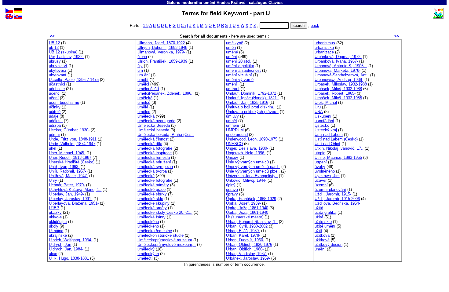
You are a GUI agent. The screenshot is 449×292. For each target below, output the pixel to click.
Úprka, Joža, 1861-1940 (247, 212)
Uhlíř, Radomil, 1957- (67, 171)
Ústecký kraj (326, 130)
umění (231, 56)
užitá (319, 208)
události (56, 121)
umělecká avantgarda (156, 121)
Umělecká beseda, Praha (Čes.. (165, 134)
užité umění (325, 226)
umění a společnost (243, 70)
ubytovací (57, 70)
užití (318, 230)
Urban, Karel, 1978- (243, 235)
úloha (142, 56)
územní (321, 185)
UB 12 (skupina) (63, 52)
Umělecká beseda (153, 130)
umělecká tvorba (152, 171)
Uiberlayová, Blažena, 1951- (74, 203)
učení (54, 98)
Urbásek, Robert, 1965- (335, 93)
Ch (183, 25)
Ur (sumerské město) (244, 217)
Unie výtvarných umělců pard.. (253, 166)
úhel (52, 148)
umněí (231, 121)
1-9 (145, 25)
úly (140, 66)
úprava (232, 189)
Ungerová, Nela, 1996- (245, 153)
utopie (320, 153)
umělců (143, 102)
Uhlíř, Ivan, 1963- (64, 166)
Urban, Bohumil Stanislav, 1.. (252, 221)
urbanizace (324, 52)
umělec (143, 111)
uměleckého (148, 221)
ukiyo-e (55, 217)
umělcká (144, 98)
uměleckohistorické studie (160, 235)
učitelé (54, 111)
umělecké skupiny (153, 203)
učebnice (57, 88)
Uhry (53, 180)
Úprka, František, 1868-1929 (251, 198)
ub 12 (54, 47)
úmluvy (232, 116)
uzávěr (321, 180)
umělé (142, 107)
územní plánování (330, 189)
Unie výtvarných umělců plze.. (253, 171)
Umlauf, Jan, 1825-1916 (247, 102)
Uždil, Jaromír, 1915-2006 (337, 198)
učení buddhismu (64, 102)
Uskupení (323, 116)
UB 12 (54, 43)
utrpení (321, 162)
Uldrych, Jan (60, 244)
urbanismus (325, 43)
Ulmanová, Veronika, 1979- (161, 52)
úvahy (320, 166)
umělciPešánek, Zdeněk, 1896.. (165, 93)
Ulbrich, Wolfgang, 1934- (70, 240)
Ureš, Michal (326, 102)
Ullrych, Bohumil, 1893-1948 (162, 47)
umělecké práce (151, 189)
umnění (232, 125)
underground (237, 134)
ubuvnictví (58, 66)
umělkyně (234, 43)
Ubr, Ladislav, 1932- (66, 56)
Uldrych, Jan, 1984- (66, 249)
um (140, 70)
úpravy (232, 194)
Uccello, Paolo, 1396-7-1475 (74, 79)
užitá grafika (325, 212)
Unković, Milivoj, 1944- (246, 180)
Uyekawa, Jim (327, 175)
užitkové (322, 240)
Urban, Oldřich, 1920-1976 (249, 244)
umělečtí (145, 258)
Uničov (232, 157)
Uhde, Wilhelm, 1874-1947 (72, 143)
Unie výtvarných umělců (247, 162)
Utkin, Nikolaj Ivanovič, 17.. (339, 148)
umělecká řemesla (153, 157)
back (315, 25)
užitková (322, 235)
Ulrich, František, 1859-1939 (162, 61)
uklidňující (58, 221)
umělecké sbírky (152, 194)
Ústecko (322, 125)
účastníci (57, 84)
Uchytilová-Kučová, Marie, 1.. (75, 189)
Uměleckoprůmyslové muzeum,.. (166, 244)
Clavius (275, 2)
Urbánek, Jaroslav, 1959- (248, 258)
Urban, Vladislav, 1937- (246, 253)
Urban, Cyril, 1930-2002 (247, 226)
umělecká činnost (153, 139)
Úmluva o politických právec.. (252, 111)
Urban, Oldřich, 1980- (245, 249)
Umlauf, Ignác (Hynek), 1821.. (252, 98)
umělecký (146, 249)
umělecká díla (149, 143)
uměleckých (148, 253)
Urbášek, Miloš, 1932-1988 (338, 98)
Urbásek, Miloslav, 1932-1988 (341, 84)
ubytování (57, 75)
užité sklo (323, 221)
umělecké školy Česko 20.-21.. (164, 212)
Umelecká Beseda (153, 125)
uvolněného (325, 171)
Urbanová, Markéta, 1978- (337, 70)
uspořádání (324, 121)
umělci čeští (148, 88)
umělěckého (148, 226)
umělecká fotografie (154, 148)
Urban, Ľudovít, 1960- (245, 240)
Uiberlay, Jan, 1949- (66, 194)
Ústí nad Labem (329, 134)
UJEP (54, 208)
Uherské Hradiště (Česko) (71, 162)
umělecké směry (152, 208)
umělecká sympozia (155, 166)
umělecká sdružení (154, 162)
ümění (320, 249)
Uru (318, 107)
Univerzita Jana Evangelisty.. (252, 175)
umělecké (146, 175)
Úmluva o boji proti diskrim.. (251, 107)
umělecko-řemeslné (154, 230)
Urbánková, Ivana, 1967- (336, 61)
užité (319, 217)
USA (319, 111)
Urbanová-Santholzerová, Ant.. (342, 75)
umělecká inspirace (154, 153)
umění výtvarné (240, 79)
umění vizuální (239, 75)
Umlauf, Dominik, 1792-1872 (251, 93)
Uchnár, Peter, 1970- (67, 185)
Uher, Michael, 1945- (67, 153)
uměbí (142, 79)
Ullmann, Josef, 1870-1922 (161, 43)
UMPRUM (235, 130)
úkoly (53, 226)
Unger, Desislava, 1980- (247, 148)
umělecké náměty (153, 185)
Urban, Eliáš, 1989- (243, 230)
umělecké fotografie (154, 180)
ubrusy (55, 61)
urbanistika (324, 47)
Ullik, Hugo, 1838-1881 (69, 258)
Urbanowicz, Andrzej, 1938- (339, 79)
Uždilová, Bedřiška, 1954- (337, 203)
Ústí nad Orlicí (327, 143)
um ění (143, 75)
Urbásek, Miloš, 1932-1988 (338, 88)
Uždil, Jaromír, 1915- (333, 194)
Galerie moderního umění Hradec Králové (206, 2)
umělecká (146, 116)
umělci (143, 84)
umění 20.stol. (238, 61)
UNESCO (234, 143)
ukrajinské (58, 235)
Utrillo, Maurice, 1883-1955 (338, 157)
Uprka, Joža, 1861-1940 (247, 208)
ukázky (55, 212)
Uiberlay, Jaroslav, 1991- (70, 198)
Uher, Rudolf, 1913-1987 (70, 157)
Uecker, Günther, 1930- (69, 130)
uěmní (54, 134)
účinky (54, 107)
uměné (232, 52)
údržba (55, 125)
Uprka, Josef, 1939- (243, 203)
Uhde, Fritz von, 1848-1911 (73, 139)
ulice (53, 253)
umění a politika (240, 66)
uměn (231, 47)
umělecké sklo (150, 198)
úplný (230, 185)
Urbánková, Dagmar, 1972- (338, 56)
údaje (53, 116)
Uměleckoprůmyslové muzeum (164, 240)
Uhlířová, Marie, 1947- (68, 175)
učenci (54, 93)
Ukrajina (56, 230)
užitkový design (328, 244)
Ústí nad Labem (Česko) (336, 139)
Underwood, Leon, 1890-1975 (251, 139)
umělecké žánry (151, 217)
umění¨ (232, 84)
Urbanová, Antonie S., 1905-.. (341, 66)
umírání (232, 88)
